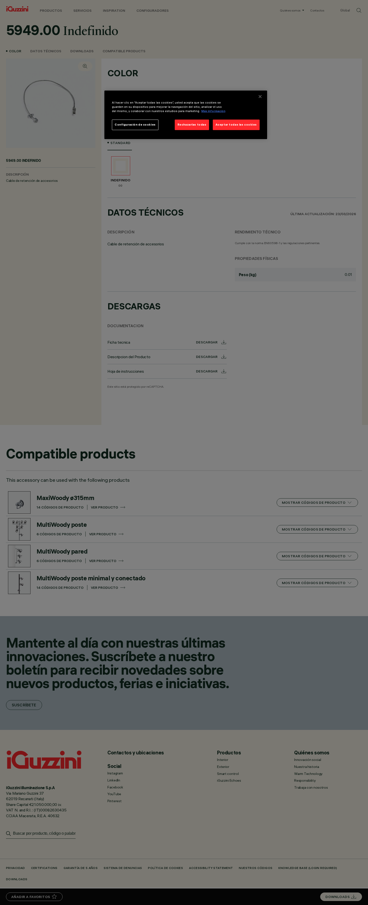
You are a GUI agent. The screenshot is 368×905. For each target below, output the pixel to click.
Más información (213, 111)
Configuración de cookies (135, 124)
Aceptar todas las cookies (236, 124)
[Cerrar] (260, 96)
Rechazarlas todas (192, 124)
